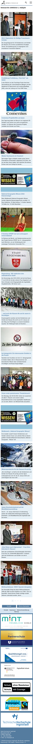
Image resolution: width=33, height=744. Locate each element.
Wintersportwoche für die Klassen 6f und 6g (16, 469)
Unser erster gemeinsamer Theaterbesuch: (16, 393)
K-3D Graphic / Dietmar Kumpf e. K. (17, 742)
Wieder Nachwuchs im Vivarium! (12, 156)
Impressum (12, 610)
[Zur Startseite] (9, 2)
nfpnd (10, 737)
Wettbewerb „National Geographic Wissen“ (16, 431)
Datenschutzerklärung (23, 610)
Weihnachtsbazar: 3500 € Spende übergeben (17, 587)
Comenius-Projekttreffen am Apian (13, 118)
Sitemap (16, 611)
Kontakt (6, 610)
